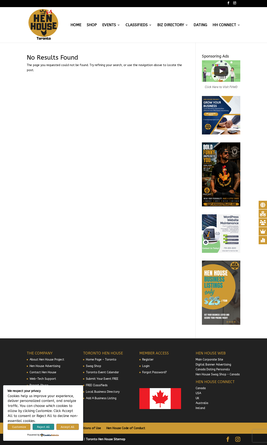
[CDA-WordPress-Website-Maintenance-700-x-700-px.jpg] (221, 252)
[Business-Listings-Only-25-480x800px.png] (221, 324)
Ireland (200, 408)
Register (148, 359)
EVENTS (109, 25)
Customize (19, 426)
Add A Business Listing (101, 398)
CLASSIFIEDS (137, 25)
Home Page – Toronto (101, 359)
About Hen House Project (47, 359)
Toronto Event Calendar (102, 372)
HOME (76, 25)
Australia (202, 403)
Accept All (67, 426)
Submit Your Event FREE (102, 379)
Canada (201, 388)
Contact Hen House (43, 372)
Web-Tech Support (43, 379)
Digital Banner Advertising (213, 364)
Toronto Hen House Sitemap (105, 439)
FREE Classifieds (97, 385)
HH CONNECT (224, 25)
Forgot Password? (154, 372)
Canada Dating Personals (213, 369)
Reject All (43, 426)
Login (146, 366)
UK (197, 398)
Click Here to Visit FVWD (221, 87)
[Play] (221, 71)
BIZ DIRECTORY (170, 25)
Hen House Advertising (45, 366)
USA (198, 393)
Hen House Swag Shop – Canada (218, 374)
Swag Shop (93, 366)
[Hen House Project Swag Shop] (221, 205)
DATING (200, 25)
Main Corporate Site (209, 359)
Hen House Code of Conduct (125, 428)
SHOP (92, 25)
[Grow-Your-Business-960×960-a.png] (221, 133)
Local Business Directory (103, 392)
